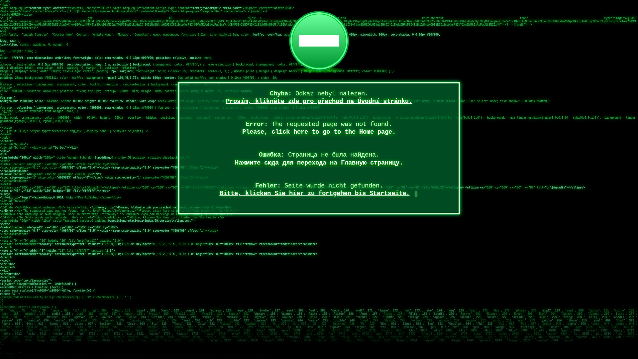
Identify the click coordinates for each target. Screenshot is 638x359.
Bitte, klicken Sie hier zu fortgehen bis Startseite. (315, 193)
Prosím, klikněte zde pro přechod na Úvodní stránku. (319, 101)
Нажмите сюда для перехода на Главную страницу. (319, 163)
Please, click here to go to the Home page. (319, 132)
